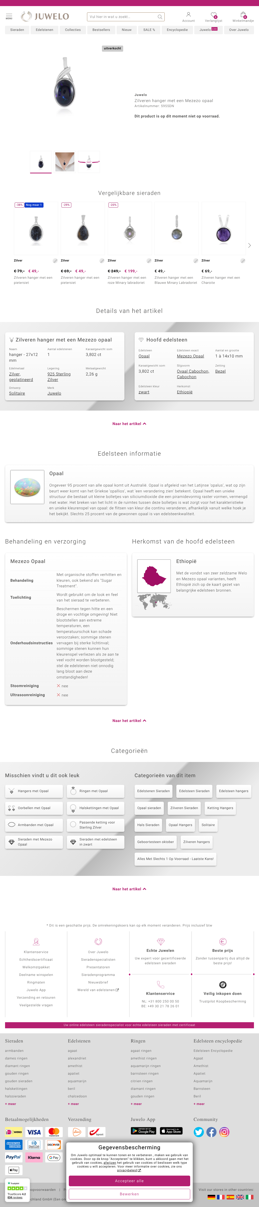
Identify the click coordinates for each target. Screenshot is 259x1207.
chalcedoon (77, 1096)
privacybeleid (127, 1170)
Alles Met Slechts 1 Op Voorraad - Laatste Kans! (175, 859)
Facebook (211, 1132)
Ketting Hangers (220, 808)
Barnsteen (202, 1089)
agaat (72, 1051)
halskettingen (16, 1089)
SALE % (149, 30)
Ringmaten (36, 982)
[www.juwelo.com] (240, 1197)
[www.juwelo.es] (230, 1197)
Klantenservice (36, 952)
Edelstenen (44, 30)
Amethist (201, 1066)
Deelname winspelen (36, 975)
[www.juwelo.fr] (221, 1197)
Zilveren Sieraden (184, 808)
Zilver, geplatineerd (21, 377)
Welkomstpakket (36, 967)
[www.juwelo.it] (249, 1197)
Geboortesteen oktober (155, 842)
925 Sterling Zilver (59, 377)
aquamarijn (77, 1081)
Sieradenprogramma (98, 975)
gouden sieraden (18, 1081)
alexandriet (77, 1058)
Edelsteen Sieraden (194, 791)
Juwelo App (36, 990)
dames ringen (16, 1058)
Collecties (73, 30)
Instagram (224, 1132)
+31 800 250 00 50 (163, 1001)
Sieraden (17, 30)
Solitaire (17, 393)
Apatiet (200, 1073)
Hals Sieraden (148, 825)
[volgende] (248, 245)
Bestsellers (101, 30)
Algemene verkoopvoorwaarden (30, 1190)
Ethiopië (185, 392)
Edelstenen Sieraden (153, 791)
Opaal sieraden (149, 808)
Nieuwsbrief (98, 982)
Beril (197, 1096)
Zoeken (160, 17)
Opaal (144, 356)
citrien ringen (142, 1081)
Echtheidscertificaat (36, 959)
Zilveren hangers (196, 842)
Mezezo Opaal (190, 356)
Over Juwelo (239, 30)
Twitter (199, 1132)
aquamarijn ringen (146, 1066)
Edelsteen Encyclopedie (213, 1051)
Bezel (220, 371)
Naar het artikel (127, 424)
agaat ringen (141, 1051)
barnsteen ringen (145, 1073)
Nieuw (127, 30)
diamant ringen (17, 1066)
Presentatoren (98, 967)
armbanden (14, 1051)
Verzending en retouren (36, 997)
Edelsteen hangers (233, 791)
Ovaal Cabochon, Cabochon (193, 374)
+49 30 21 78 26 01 (164, 1006)
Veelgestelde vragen (36, 1005)
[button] (9, 16)
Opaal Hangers (180, 825)
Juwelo (208, 29)
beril (71, 1089)
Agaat (198, 1058)
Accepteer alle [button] (129, 1181)
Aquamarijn (203, 1081)
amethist (75, 1066)
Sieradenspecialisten (98, 959)
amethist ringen (144, 1058)
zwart (144, 392)
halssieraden (15, 1096)
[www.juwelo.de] (211, 1197)
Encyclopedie (177, 30)
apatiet (74, 1073)
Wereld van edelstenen (96, 990)
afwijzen (110, 1163)
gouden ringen (17, 1073)
